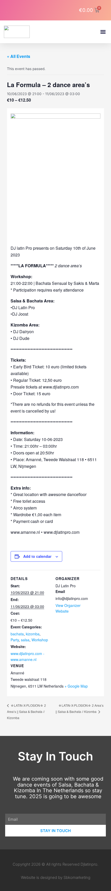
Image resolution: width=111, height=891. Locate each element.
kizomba (32, 633)
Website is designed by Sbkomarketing (55, 877)
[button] (103, 32)
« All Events (18, 56)
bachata (17, 633)
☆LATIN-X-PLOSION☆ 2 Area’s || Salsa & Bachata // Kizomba (26, 711)
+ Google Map (76, 686)
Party (15, 639)
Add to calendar (37, 556)
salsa (25, 639)
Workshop (39, 639)
